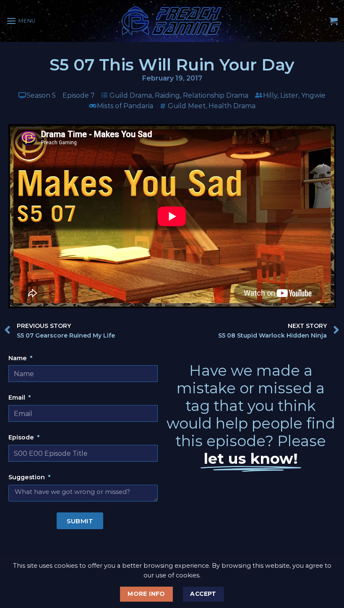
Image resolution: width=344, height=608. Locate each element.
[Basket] (333, 21)
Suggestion (27, 477)
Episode (22, 437)
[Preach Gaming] (172, 20)
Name (18, 358)
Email (17, 397)
